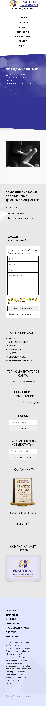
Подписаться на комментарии (23, 314)
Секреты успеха (17, 357)
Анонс (12, 338)
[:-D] (24, 299)
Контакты (23, 46)
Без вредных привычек (20, 218)
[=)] (8, 299)
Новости (13, 353)
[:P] (21, 299)
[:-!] (30, 299)
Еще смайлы (19, 302)
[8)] (11, 299)
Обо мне (23, 41)
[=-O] (27, 299)
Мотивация (15, 349)
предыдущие (33, 403)
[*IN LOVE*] (33, 299)
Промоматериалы (23, 37)
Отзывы (23, 27)
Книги (12, 346)
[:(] (15, 299)
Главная (23, 17)
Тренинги (23, 23)
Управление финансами (21, 360)
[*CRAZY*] (8, 302)
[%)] (36, 299)
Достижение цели (18, 342)
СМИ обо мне (23, 32)
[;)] (18, 299)
